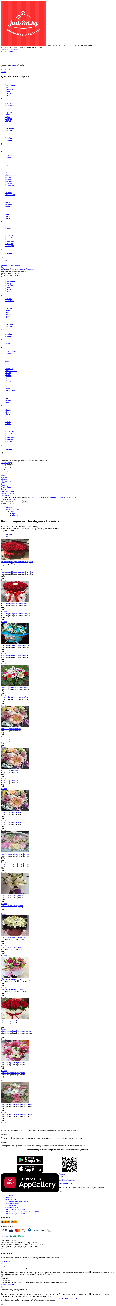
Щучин (8, 261)
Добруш (8, 130)
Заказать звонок (7, 51)
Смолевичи (9, 242)
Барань (8, 87)
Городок (8, 119)
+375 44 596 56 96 (66, 1184)
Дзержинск (9, 128)
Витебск (8, 103)
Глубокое (8, 113)
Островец (9, 204)
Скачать (9, 1261)
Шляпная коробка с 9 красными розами (16, 1021)
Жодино (8, 140)
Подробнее (74, 1298)
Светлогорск (10, 236)
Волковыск (9, 105)
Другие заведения (8, 499)
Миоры (8, 179)
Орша (7, 202)
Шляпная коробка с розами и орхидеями (16, 1104)
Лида (7, 165)
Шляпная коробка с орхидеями (13, 1063)
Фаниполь (9, 253)
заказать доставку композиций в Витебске (47, 497)
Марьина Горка (11, 175)
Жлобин (8, 138)
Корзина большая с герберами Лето (14, 687)
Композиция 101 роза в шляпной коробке (17, 562)
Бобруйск (9, 89)
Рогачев (8, 228)
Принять (58, 1298)
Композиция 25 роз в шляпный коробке (16, 603)
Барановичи (10, 85)
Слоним (8, 238)
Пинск (8, 214)
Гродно (8, 121)
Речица (8, 226)
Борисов (8, 91)
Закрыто (16, 265)
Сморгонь (9, 244)
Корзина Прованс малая (10, 770)
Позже (3, 1261)
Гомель (8, 115)
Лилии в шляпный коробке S (12, 896)
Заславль (8, 148)
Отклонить (65, 1298)
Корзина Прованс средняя (11, 812)
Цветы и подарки (12, 509)
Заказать (4, 570)
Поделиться (6, 1270)
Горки (7, 117)
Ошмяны (8, 206)
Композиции (17, 516)
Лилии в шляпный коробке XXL (13, 937)
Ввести (24, 1292)
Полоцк (8, 216)
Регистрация (30, 269)
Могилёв (8, 181)
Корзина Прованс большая (11, 729)
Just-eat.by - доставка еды (10, 49)
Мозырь (8, 183)
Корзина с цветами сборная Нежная (15, 854)
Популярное (10, 507)
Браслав (8, 93)
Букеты (15, 514)
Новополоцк (10, 195)
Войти (3, 269)
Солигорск (9, 246)
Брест (7, 95)
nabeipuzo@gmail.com (67, 1180)
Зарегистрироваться (17, 269)
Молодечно (9, 185)
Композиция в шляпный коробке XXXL (16, 645)
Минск (8, 177)
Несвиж (8, 193)
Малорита (9, 173)
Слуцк (7, 240)
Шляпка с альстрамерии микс (12, 979)
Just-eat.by (62, 1174)
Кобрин (8, 157)
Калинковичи (10, 155)
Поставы (8, 218)
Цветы (12, 512)
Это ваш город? (7, 265)
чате (13, 65)
